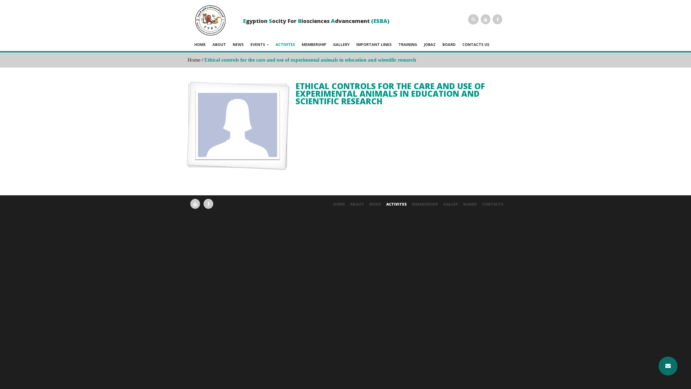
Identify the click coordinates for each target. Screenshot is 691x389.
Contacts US (475, 44)
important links (374, 44)
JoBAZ (430, 44)
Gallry (450, 204)
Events (258, 44)
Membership (314, 44)
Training (407, 44)
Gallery (341, 44)
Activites (285, 44)
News (238, 44)
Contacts (492, 204)
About (219, 44)
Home (200, 44)
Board (449, 44)
